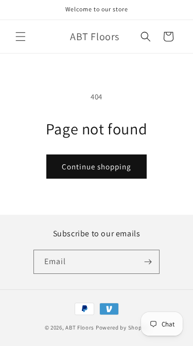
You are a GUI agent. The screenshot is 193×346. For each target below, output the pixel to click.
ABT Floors (79, 327)
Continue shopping (96, 166)
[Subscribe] (147, 262)
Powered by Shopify (122, 327)
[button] (20, 36)
